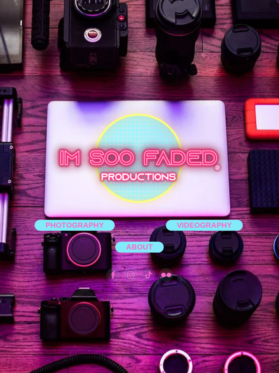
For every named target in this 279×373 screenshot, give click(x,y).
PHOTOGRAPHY (75, 225)
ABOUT (139, 247)
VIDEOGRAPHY (204, 225)
